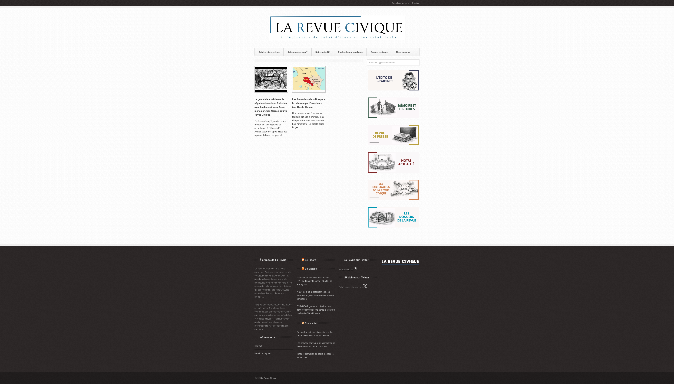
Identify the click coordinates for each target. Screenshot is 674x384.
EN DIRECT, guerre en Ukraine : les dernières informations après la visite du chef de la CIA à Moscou (316, 310)
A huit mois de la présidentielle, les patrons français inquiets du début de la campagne (315, 295)
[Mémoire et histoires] (393, 116)
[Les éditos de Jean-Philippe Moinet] (393, 89)
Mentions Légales (263, 353)
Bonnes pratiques (379, 52)
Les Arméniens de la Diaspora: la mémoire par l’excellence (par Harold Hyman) (309, 103)
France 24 (311, 323)
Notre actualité (322, 52)
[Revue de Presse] (393, 144)
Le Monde (311, 268)
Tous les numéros (400, 3)
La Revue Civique (268, 377)
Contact (415, 3)
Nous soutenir (403, 52)
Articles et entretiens (269, 52)
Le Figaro (310, 260)
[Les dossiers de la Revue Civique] (393, 226)
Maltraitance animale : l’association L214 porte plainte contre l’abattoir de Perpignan (314, 281)
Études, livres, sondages (350, 52)
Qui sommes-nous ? (298, 52)
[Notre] (393, 171)
